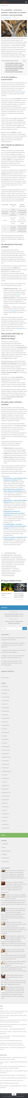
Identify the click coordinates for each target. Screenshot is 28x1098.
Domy (4, 847)
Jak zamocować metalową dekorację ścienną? (11, 1040)
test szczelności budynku (6, 568)
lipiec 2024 (5, 721)
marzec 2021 (6, 767)
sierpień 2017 (6, 799)
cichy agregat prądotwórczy (7, 555)
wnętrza (23, 92)
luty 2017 (5, 821)
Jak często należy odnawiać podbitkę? (14, 71)
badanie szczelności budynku (10, 553)
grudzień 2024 (6, 718)
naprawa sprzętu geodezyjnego (8, 562)
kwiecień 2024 (6, 732)
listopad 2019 (6, 778)
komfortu (20, 328)
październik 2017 (7, 792)
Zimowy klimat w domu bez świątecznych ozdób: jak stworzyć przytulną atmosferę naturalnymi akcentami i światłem (15, 910)
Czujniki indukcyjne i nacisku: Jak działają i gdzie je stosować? (19, 595)
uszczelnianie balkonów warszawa (8, 573)
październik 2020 (7, 771)
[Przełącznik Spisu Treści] (23, 61)
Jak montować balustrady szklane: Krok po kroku (11, 1080)
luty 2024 (5, 736)
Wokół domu (4, 5)
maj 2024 (5, 729)
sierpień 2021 (6, 760)
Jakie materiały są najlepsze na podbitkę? (14, 64)
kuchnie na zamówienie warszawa (8, 559)
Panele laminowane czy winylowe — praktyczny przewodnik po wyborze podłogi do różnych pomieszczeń (15, 924)
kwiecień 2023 (6, 746)
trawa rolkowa (15, 568)
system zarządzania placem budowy (9, 566)
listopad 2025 (6, 711)
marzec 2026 (6, 700)
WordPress (10, 1096)
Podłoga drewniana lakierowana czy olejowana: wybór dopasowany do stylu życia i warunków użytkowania (13, 645)
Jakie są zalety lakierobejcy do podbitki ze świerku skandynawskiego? (14, 69)
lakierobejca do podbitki (21, 559)
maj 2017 (5, 810)
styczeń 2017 (6, 824)
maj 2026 (5, 693)
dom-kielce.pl (7, 18)
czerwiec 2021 (6, 764)
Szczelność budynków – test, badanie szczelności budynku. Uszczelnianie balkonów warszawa (15, 526)
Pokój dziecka (6, 858)
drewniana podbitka (5, 557)
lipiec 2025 (5, 714)
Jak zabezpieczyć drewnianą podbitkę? (14, 66)
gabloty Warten (5, 892)
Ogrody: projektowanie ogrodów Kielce (9, 1083)
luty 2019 (5, 782)
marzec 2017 (6, 817)
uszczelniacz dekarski (6, 570)
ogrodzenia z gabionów (19, 562)
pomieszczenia (13, 310)
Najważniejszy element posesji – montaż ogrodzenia (13, 1075)
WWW (1, 1008)
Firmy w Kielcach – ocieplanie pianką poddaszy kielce (12, 1029)
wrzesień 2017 (6, 796)
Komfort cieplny (6, 851)
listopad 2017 (6, 789)
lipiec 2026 (5, 686)
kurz (17, 294)
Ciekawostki (5, 844)
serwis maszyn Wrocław (19, 564)
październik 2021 (7, 757)
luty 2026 (5, 704)
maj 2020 (5, 775)
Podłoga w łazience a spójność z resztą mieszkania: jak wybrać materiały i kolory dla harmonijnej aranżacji (11, 663)
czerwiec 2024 (6, 725)
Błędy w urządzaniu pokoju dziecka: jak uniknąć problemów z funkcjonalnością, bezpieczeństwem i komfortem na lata (14, 989)
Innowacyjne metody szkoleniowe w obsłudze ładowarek (13, 1078)
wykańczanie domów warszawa (8, 575)
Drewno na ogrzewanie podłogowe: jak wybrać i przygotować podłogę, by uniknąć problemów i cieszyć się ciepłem (15, 937)
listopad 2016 (6, 828)
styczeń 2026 (6, 707)
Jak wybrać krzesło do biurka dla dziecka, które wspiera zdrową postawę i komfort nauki (15, 951)
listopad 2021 (6, 753)
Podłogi (4, 854)
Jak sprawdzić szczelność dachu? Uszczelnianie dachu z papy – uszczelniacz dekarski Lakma (14, 513)
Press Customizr (20, 1096)
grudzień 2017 (6, 785)
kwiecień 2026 (6, 697)
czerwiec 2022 (6, 750)
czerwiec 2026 (6, 690)
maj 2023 (5, 743)
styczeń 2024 (6, 739)
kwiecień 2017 (6, 814)
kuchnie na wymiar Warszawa (16, 557)
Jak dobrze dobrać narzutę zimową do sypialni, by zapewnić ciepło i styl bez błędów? (14, 977)
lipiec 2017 (5, 803)
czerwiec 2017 (6, 806)
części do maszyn (17, 555)
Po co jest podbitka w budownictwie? (13, 63)
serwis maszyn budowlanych (7, 564)
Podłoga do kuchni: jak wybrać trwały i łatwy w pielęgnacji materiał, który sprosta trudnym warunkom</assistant (16, 896)
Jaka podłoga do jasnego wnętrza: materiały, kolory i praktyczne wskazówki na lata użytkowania (15, 963)
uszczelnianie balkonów (16, 570)
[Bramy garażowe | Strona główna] (6, 2)
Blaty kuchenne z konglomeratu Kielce (14, 882)
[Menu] (26, 2)
